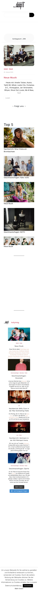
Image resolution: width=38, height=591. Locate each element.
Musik (11, 69)
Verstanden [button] (28, 585)
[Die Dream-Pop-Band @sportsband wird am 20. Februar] (19, 468)
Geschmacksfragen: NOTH (14, 232)
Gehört (6, 69)
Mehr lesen (19, 589)
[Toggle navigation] (4, 19)
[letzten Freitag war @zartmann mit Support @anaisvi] (19, 437)
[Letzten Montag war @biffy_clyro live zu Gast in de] (19, 405)
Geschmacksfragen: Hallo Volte (16, 177)
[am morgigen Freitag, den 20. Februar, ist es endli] (19, 374)
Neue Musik (10, 77)
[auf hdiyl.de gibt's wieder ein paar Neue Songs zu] (19, 343)
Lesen (7, 98)
